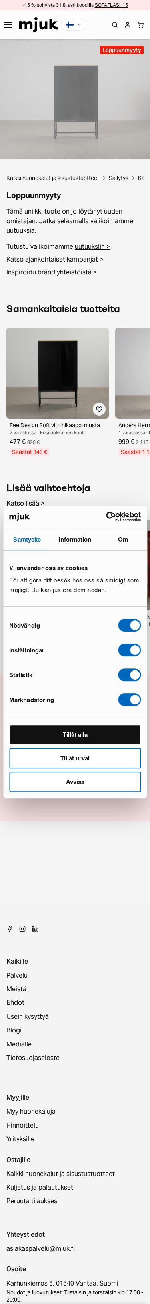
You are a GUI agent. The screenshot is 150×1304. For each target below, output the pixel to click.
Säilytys (118, 178)
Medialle (19, 1044)
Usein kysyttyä (27, 1016)
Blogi (14, 1030)
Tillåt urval (75, 758)
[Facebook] (9, 929)
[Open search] (114, 24)
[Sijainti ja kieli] (73, 25)
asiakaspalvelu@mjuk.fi (40, 1248)
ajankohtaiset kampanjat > (64, 259)
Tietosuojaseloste (33, 1058)
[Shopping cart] (140, 24)
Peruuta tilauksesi (32, 1201)
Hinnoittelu (22, 1125)
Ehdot (15, 1002)
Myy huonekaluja (31, 1111)
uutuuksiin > (92, 246)
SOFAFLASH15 (111, 5)
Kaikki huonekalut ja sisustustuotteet (52, 178)
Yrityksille (20, 1139)
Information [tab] (74, 539)
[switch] (129, 650)
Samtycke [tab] (27, 539)
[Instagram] (22, 929)
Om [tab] (123, 539)
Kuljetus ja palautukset (39, 1187)
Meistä (16, 989)
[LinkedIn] (35, 929)
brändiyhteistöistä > (67, 272)
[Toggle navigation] (8, 25)
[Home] (38, 24)
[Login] (127, 24)
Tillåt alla (75, 734)
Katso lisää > (25, 503)
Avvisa (75, 781)
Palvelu (17, 975)
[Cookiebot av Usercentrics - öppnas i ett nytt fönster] (107, 517)
